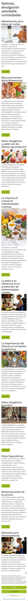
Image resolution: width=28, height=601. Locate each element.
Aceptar (14, 587)
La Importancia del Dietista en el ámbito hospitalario (13, 346)
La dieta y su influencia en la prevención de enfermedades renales (10, 286)
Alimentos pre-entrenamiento (10, 534)
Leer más (6, 71)
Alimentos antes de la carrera (12, 493)
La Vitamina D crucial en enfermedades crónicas (10, 202)
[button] (26, 573)
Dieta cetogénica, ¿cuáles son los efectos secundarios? (14, 143)
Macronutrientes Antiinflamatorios (11, 79)
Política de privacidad (15, 599)
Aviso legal (23, 599)
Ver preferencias (14, 595)
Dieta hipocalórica (12, 456)
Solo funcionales (14, 591)
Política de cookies (6, 599)
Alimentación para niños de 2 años (12, 23)
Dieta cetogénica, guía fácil (11, 404)
